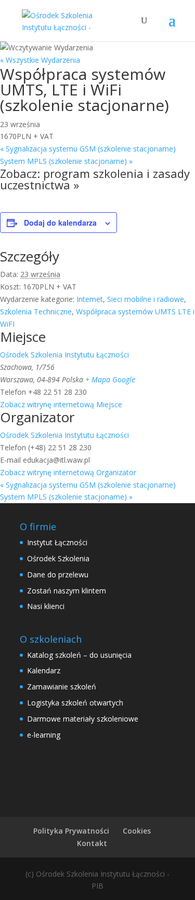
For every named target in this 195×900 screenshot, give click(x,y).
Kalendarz (43, 670)
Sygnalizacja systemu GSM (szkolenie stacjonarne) (88, 149)
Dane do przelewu (57, 574)
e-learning (43, 735)
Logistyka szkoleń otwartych (75, 703)
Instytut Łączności (57, 542)
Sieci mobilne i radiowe (145, 299)
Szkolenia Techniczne (36, 311)
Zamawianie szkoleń (61, 686)
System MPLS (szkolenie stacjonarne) (66, 161)
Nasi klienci (45, 606)
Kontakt (92, 843)
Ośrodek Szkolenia (58, 558)
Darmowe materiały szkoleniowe (82, 719)
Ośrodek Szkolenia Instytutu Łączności (64, 354)
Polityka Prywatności (71, 831)
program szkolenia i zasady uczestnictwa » (95, 178)
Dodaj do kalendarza (60, 222)
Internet (89, 299)
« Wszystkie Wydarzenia (40, 60)
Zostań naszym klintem (66, 591)
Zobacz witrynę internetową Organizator (68, 472)
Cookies (137, 831)
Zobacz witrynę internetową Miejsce (61, 404)
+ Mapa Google (110, 379)
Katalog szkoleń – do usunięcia (79, 655)
